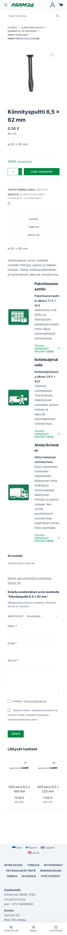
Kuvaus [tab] (33, 219)
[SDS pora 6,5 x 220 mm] (47, 768)
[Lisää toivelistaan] (25, 763)
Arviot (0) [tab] (33, 235)
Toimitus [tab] (33, 227)
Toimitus (33, 865)
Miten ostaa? (13, 865)
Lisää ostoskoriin (42, 171)
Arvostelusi (16, 616)
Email (12, 643)
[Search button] (57, 15)
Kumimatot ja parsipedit (25, 198)
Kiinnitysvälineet (32, 194)
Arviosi (13, 660)
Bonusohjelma (50, 870)
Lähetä (15, 733)
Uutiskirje (29, 876)
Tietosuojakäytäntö (21, 870)
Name (12, 626)
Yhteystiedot (50, 876)
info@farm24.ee (15, 899)
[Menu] (5, 4)
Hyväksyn (29, 701)
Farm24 (12, 876)
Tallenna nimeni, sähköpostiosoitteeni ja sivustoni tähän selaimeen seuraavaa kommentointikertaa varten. (33, 715)
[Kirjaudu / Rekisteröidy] (52, 4)
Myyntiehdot (53, 865)
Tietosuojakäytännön (35, 701)
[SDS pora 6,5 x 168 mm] (19, 768)
